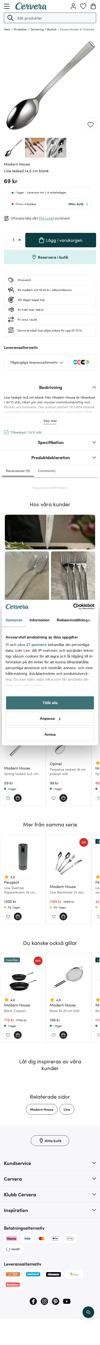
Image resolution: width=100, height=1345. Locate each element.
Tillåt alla (50, 702)
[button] (10, 18)
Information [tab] (40, 620)
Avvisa (50, 734)
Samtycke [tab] (14, 620)
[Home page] (31, 8)
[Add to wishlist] (90, 124)
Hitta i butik (75, 204)
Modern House (41, 1109)
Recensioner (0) (18, 470)
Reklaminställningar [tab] (74, 620)
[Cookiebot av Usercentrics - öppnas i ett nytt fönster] (73, 606)
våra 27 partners (32, 645)
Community (47, 470)
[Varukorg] (93, 6)
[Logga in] (73, 6)
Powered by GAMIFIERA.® (50, 487)
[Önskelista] (83, 6)
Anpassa (47, 718)
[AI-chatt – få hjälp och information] (88, 1312)
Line (67, 1109)
